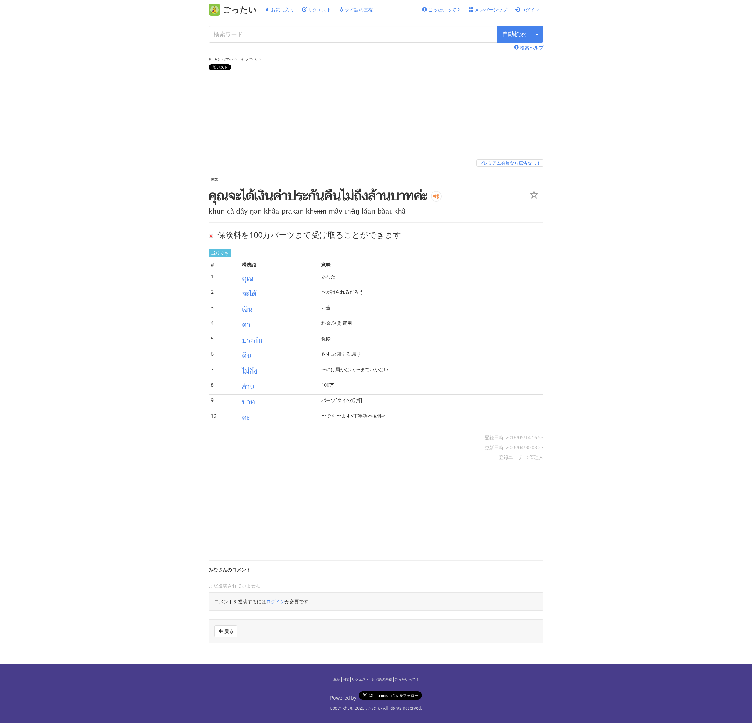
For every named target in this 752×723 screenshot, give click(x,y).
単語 (336, 679)
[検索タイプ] (537, 34)
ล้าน (248, 387)
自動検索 (514, 34)
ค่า (246, 325)
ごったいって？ (444, 9)
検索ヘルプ (531, 47)
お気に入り (282, 9)
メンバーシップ (490, 9)
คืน (246, 355)
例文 (346, 679)
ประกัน (252, 340)
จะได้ (249, 294)
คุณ (247, 278)
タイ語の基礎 (358, 9)
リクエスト (319, 9)
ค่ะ (246, 417)
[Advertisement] (376, 116)
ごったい (373, 708)
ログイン (530, 9)
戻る (228, 631)
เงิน (247, 309)
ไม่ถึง (250, 371)
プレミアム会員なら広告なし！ (510, 163)
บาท (248, 402)
